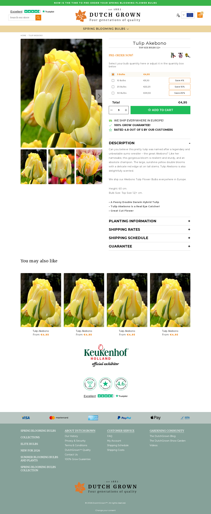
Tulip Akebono (41, 331)
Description (122, 143)
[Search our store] (38, 17)
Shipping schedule (128, 238)
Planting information (132, 221)
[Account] (178, 15)
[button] (99, 96)
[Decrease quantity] (111, 110)
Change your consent (105, 510)
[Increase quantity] (126, 110)
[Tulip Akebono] (41, 300)
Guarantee (120, 246)
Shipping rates (124, 229)
